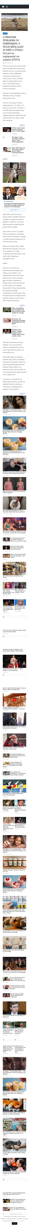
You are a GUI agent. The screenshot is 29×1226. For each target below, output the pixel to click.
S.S (12, 63)
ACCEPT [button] (14, 1223)
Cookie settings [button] (21, 1221)
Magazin (5, 33)
